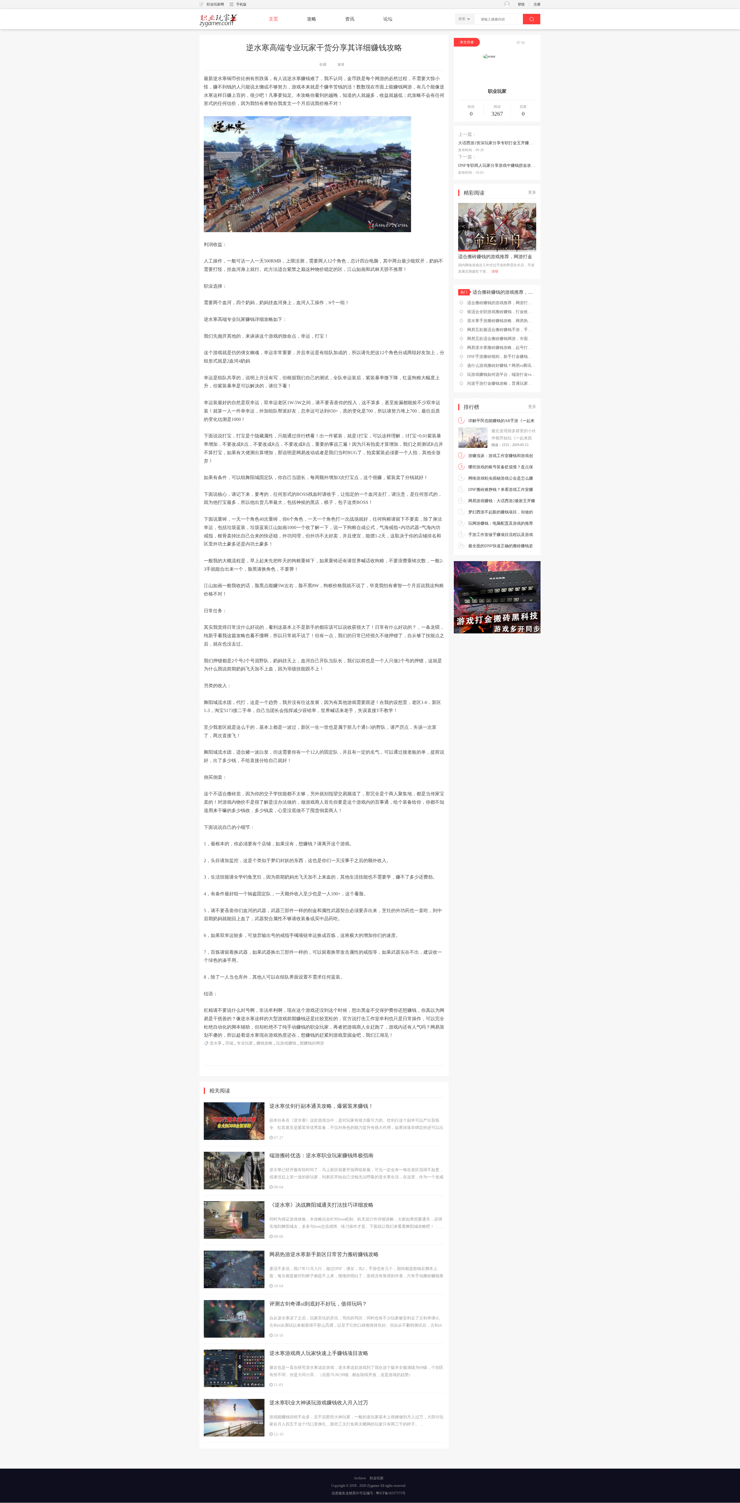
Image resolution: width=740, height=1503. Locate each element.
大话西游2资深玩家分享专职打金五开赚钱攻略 (497, 143)
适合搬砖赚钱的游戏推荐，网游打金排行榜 (504, 292)
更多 (532, 192)
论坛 (388, 18)
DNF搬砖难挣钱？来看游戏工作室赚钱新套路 (500, 490)
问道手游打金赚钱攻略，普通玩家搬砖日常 (501, 383)
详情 (498, 271)
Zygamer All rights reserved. (386, 1486)
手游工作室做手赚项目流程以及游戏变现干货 (500, 535)
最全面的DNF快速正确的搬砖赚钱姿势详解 (500, 547)
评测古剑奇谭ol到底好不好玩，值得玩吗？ (318, 1304)
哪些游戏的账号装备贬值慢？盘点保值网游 (500, 468)
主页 (273, 18)
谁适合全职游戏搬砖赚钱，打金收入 (495, 256)
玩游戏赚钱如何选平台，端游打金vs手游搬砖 (501, 374)
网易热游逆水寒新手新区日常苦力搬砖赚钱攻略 (324, 1254)
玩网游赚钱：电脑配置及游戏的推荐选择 (500, 524)
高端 (229, 1043)
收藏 (322, 64)
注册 (537, 4)
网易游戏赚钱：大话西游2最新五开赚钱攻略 (501, 501)
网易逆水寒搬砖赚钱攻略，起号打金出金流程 (501, 347)
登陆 (521, 4)
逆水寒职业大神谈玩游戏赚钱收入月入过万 (318, 1403)
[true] (531, 19)
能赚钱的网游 (312, 1043)
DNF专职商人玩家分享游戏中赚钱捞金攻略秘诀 (497, 165)
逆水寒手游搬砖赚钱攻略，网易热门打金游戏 (501, 321)
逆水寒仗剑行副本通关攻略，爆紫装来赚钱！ (321, 1106)
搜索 (461, 19)
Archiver (360, 1478)
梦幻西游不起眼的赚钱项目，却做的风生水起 (500, 513)
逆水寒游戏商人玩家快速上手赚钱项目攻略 (318, 1353)
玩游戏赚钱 (286, 1043)
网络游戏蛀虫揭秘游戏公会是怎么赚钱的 (500, 479)
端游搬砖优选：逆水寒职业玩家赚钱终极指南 (321, 1155)
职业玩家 (377, 1478)
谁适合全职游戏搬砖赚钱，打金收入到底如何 (501, 312)
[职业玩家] (218, 27)
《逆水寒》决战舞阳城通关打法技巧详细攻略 (321, 1205)
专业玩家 (245, 1043)
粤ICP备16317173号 (391, 1493)
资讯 (349, 18)
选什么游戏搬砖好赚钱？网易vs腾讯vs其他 (501, 365)
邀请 (340, 64)
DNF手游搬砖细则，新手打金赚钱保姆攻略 (501, 356)
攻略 (311, 18)
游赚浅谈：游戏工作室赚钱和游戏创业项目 (500, 456)
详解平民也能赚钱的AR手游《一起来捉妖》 (501, 421)
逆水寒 (216, 1043)
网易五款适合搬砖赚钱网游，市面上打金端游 (501, 339)
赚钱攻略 (264, 1043)
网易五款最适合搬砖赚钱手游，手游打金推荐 (501, 330)
